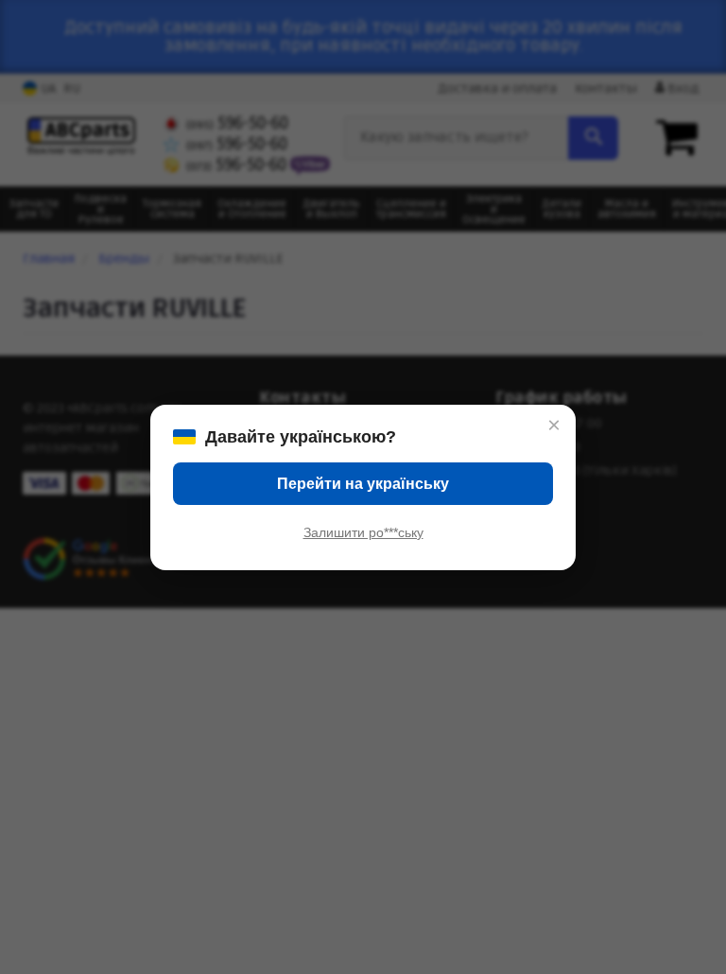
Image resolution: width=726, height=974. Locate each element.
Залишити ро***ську (363, 532)
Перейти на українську (363, 484)
